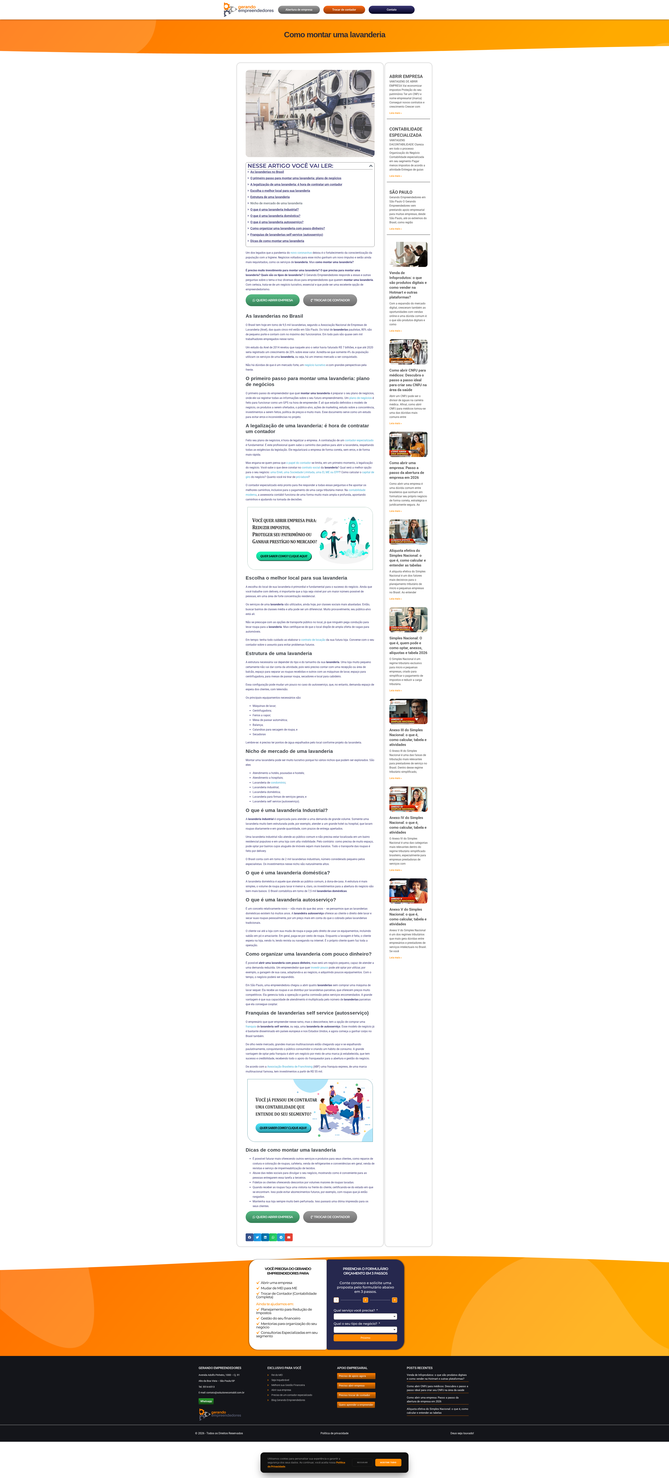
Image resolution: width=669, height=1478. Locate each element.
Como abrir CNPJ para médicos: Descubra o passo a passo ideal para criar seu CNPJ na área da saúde (408, 380)
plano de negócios (360, 398)
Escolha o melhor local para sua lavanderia (280, 190)
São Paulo (400, 192)
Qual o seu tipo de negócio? (356, 1324)
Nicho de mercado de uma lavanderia (276, 203)
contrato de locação (313, 639)
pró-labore (302, 477)
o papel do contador (298, 462)
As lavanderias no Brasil (267, 172)
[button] (371, 166)
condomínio (278, 782)
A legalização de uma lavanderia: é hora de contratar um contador (296, 184)
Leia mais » (395, 113)
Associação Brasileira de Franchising (290, 1066)
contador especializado (359, 440)
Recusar (362, 1462)
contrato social (311, 467)
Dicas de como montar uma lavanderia (277, 241)
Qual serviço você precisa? (355, 1310)
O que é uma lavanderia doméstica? (275, 216)
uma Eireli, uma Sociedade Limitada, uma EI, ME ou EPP (304, 472)
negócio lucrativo (315, 365)
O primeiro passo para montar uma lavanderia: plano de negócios (295, 178)
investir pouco (319, 967)
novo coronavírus (301, 252)
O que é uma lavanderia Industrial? (274, 209)
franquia (251, 1026)
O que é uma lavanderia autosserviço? (276, 222)
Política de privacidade (334, 1433)
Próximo (365, 1337)
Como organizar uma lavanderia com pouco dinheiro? (287, 228)
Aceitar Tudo (388, 1462)
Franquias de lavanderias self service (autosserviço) (286, 234)
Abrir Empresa (406, 76)
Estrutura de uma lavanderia (270, 197)
